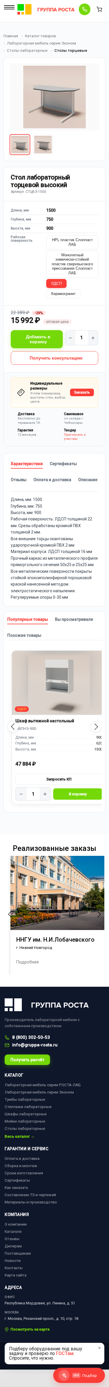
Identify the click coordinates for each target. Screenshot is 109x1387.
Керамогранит (63, 293)
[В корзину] (77, 794)
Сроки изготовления (24, 1173)
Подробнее (27, 962)
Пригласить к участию (75, 437)
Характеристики (27, 463)
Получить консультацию (56, 357)
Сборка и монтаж (21, 1165)
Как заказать (16, 1187)
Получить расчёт (27, 1059)
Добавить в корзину (38, 339)
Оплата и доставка (52, 479)
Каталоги (13, 1231)
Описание (87, 479)
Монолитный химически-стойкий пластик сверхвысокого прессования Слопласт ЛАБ (72, 264)
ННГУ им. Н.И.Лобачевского (55, 940)
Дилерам (13, 1246)
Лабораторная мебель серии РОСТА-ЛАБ (43, 1084)
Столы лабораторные (25, 1128)
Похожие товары (24, 635)
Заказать (82, 392)
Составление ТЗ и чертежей (30, 1194)
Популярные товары (27, 619)
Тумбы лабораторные (25, 1099)
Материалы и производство (31, 1202)
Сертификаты (63, 463)
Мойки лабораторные (25, 1121)
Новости (13, 1260)
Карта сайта (15, 1275)
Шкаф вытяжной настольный (44, 721)
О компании (16, 1224)
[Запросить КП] (58, 779)
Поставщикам (18, 1253)
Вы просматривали (74, 619)
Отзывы (18, 479)
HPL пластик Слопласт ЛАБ (72, 242)
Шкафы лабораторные (26, 1114)
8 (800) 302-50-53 (31, 1037)
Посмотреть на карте (30, 1329)
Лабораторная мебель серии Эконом (39, 1092)
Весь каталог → (20, 1137)
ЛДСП (56, 283)
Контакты (14, 1267)
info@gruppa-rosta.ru (35, 1045)
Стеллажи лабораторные (28, 1106)
